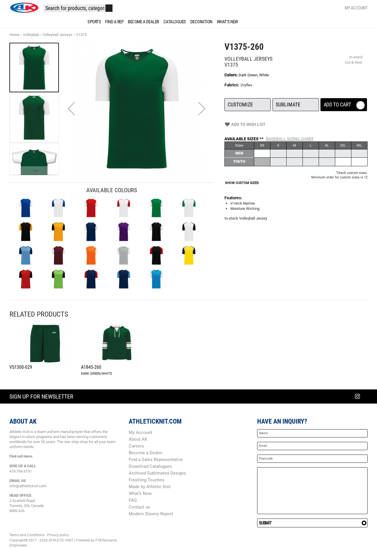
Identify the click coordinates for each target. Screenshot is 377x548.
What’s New (140, 493)
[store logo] (24, 7)
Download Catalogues (150, 466)
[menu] (188, 22)
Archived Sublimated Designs (157, 473)
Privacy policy (58, 535)
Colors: (231, 75)
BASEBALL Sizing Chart (290, 138)
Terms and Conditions (26, 535)
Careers (136, 446)
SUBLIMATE (295, 103)
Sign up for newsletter (41, 396)
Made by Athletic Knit (150, 486)
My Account (356, 8)
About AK (138, 439)
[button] (71, 108)
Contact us (139, 507)
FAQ (133, 500)
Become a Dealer (145, 452)
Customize (247, 103)
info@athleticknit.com (27, 486)
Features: (233, 197)
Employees (18, 545)
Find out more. (21, 456)
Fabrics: (232, 85)
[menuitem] (93, 22)
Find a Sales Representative (156, 459)
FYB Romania (106, 540)
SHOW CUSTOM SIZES (242, 183)
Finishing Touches (146, 480)
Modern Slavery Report (151, 513)
